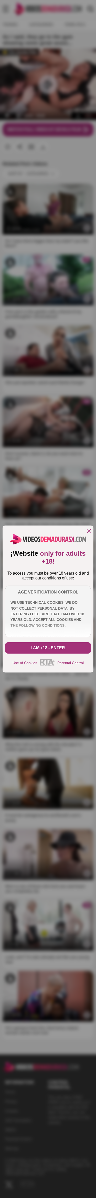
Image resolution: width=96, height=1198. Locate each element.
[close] (89, 531)
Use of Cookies (25, 663)
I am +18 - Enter (48, 648)
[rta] (47, 665)
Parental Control (70, 663)
